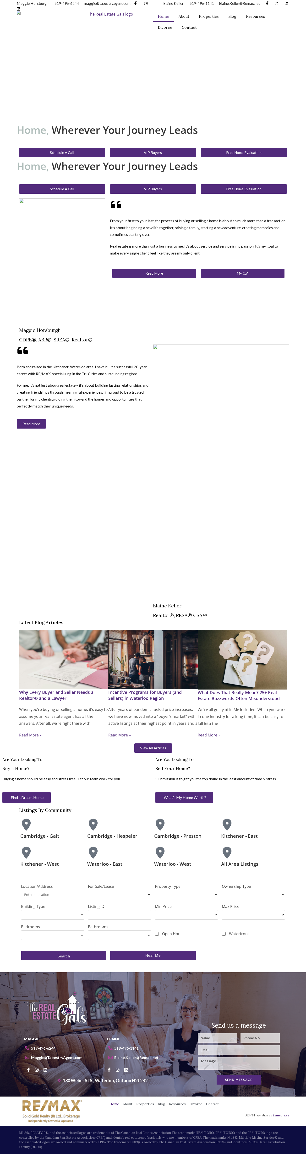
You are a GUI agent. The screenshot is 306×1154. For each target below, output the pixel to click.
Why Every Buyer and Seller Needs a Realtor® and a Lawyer (56, 695)
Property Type (167, 886)
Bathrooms (98, 926)
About (184, 16)
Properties (209, 16)
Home (163, 16)
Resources (255, 16)
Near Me (153, 955)
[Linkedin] (45, 1070)
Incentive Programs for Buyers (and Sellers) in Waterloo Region (145, 695)
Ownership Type (236, 886)
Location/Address (37, 886)
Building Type (33, 906)
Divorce (165, 27)
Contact (189, 27)
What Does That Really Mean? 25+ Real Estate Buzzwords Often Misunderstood (239, 695)
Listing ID (96, 906)
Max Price (230, 906)
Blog (232, 16)
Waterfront (239, 933)
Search (63, 956)
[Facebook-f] (28, 1070)
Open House (173, 933)
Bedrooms (30, 926)
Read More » (30, 735)
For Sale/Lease (101, 886)
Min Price (163, 906)
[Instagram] (37, 1070)
